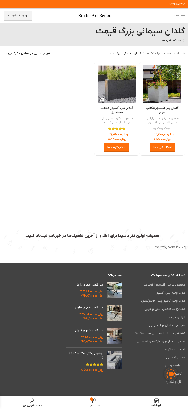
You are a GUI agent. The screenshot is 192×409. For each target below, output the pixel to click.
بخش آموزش (175, 357)
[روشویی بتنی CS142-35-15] (114, 361)
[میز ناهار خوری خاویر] (114, 313)
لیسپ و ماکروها (174, 349)
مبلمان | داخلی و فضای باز (167, 325)
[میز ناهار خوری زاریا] (114, 290)
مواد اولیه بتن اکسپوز (170, 293)
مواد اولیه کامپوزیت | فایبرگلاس (163, 301)
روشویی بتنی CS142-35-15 (86, 355)
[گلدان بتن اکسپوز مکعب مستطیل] (117, 84)
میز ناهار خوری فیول (89, 330)
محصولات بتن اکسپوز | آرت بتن (163, 284)
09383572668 (176, 4)
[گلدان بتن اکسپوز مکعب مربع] (162, 84)
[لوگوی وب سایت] (94, 15)
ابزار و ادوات (177, 317)
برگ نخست (152, 53)
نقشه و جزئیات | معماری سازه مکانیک (159, 333)
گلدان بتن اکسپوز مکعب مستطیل (116, 110)
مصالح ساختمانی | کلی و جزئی (164, 309)
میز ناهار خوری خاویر (89, 307)
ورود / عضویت (17, 16)
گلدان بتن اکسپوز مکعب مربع (162, 110)
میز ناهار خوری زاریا (90, 284)
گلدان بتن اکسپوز (159, 123)
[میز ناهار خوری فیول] (114, 336)
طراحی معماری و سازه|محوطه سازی (161, 341)
